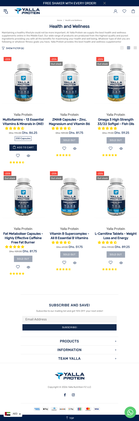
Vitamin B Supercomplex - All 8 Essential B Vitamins (69, 236)
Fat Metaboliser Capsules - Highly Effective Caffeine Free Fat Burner (23, 238)
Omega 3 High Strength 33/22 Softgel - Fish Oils (116, 122)
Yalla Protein (27, 11)
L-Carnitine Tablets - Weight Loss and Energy (116, 236)
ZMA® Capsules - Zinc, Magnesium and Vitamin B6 (69, 122)
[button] (15, 128)
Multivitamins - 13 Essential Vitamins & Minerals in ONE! (23, 122)
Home (59, 20)
